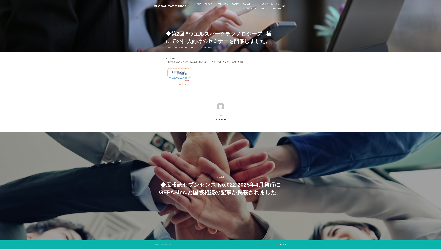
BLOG (184, 47)
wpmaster (172, 47)
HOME (198, 4)
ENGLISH (277, 8)
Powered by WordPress (162, 245)
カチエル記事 (250, 8)
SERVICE (222, 4)
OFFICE (208, 4)
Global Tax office (170, 6)
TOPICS (235, 4)
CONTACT (264, 8)
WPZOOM (283, 245)
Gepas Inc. (247, 4)
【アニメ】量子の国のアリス (268, 4)
